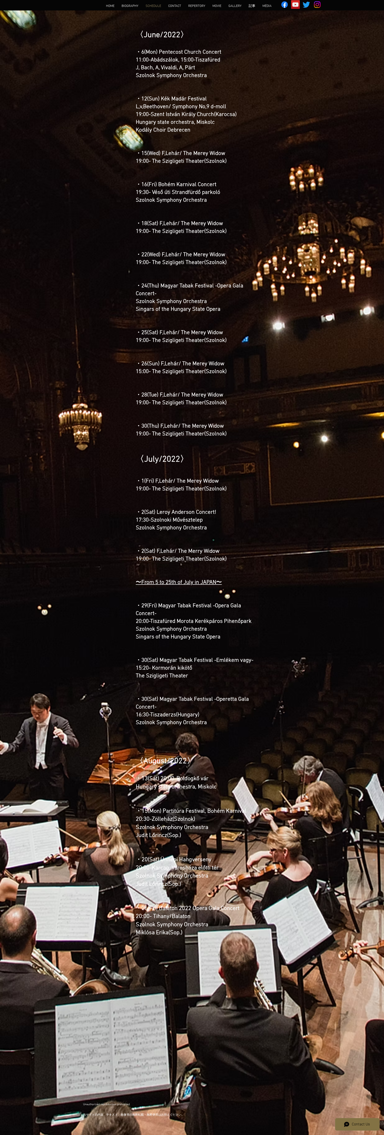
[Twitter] (306, 4)
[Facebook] (284, 4)
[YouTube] (295, 4)
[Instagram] (317, 4)
